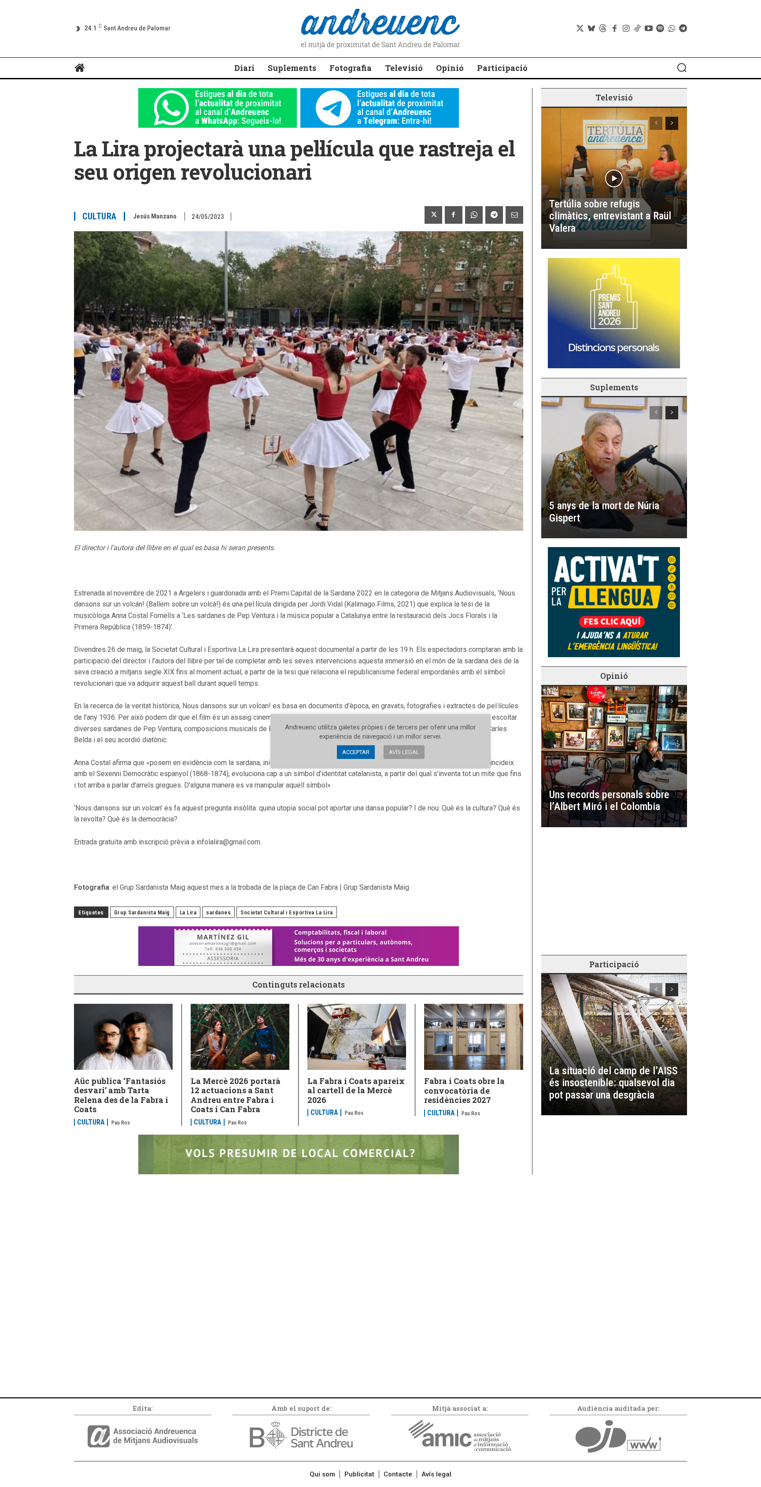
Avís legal (436, 1474)
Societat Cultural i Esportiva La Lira (286, 912)
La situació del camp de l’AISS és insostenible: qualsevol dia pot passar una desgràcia (613, 1083)
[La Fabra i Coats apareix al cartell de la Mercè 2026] (356, 1036)
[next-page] (671, 123)
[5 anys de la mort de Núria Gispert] (614, 467)
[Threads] (603, 29)
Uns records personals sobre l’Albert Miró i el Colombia (609, 800)
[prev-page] (656, 123)
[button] (681, 67)
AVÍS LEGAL (404, 752)
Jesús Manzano (155, 216)
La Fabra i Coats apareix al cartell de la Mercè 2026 (356, 1090)
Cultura (99, 216)
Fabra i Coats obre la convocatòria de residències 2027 (464, 1090)
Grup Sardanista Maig (142, 912)
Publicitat (359, 1474)
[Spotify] (660, 29)
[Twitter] (580, 29)
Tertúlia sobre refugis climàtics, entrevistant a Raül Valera (610, 216)
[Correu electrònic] (514, 215)
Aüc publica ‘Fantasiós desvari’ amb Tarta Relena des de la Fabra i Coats (121, 1095)
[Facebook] (614, 29)
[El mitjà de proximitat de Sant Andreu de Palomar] (380, 28)
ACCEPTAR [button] (355, 752)
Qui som (322, 1474)
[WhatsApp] (474, 215)
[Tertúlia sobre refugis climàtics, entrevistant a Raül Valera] (614, 178)
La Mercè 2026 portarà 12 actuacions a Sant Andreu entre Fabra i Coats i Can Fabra (236, 1095)
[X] (433, 215)
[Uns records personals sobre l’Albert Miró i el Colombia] (614, 756)
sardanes (218, 912)
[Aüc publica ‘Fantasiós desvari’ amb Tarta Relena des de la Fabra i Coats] (123, 1036)
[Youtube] (649, 29)
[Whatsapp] (672, 29)
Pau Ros (120, 1122)
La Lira (188, 912)
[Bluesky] (591, 29)
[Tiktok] (637, 29)
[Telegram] (683, 29)
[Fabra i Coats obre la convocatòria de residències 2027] (473, 1037)
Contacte (398, 1474)
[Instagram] (626, 29)
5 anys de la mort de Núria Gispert (604, 511)
